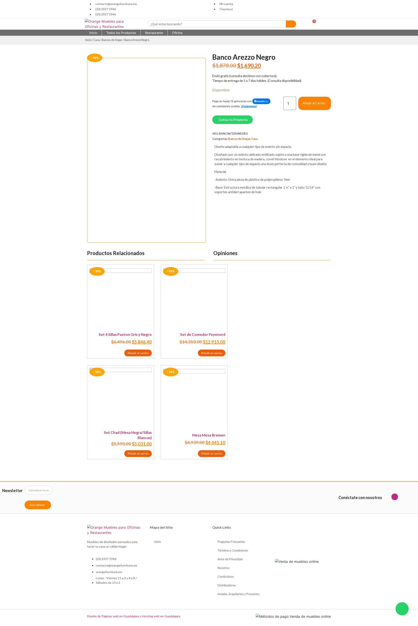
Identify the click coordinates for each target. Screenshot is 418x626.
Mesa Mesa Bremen (208, 435)
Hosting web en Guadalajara (161, 616)
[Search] (291, 23)
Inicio (93, 33)
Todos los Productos (121, 33)
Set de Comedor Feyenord (202, 334)
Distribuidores (226, 585)
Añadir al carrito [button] (138, 353)
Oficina (177, 33)
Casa (96, 40)
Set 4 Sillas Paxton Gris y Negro (125, 334)
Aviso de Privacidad (230, 559)
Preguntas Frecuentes (231, 541)
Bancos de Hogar (112, 40)
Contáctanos (225, 576)
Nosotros (223, 568)
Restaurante (154, 33)
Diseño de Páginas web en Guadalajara (113, 616)
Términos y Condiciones (232, 550)
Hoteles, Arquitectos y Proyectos (238, 594)
